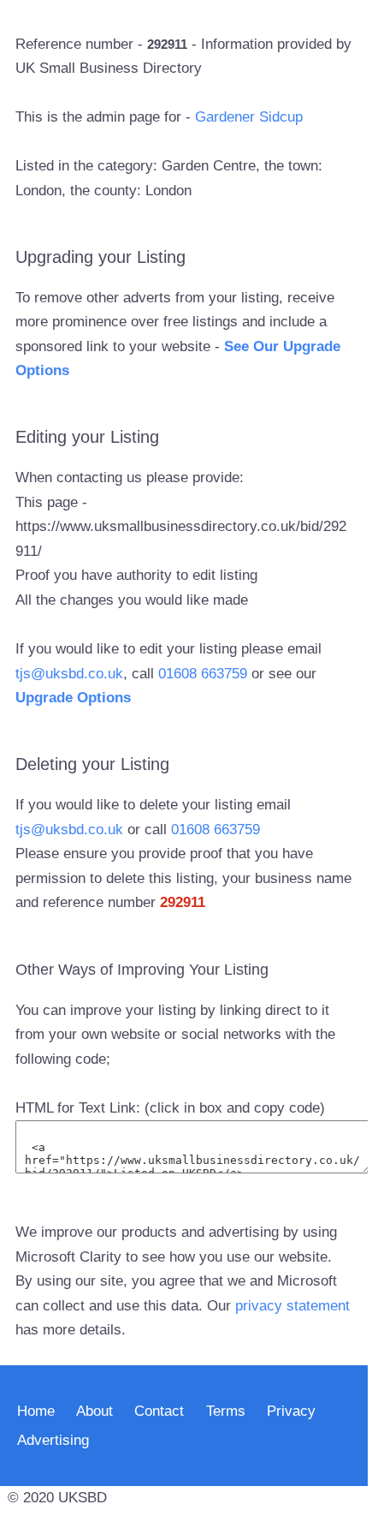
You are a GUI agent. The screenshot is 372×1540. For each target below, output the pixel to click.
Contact (159, 1411)
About (94, 1411)
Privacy (291, 1411)
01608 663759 (202, 674)
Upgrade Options (73, 697)
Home (36, 1411)
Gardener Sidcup (249, 117)
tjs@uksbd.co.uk (69, 674)
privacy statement (292, 1306)
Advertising (53, 1440)
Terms (225, 1411)
